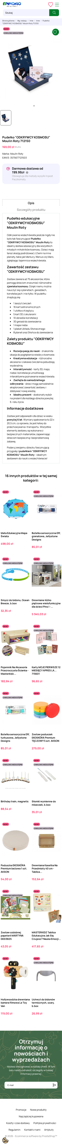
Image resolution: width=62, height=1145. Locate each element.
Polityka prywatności (44, 1123)
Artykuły (49, 1129)
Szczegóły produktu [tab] (31, 210)
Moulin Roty (16, 153)
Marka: (6, 153)
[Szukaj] (54, 12)
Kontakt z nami (32, 1129)
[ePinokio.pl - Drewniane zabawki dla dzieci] (12, 4)
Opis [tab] (31, 203)
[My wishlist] (50, 4)
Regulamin (14, 1129)
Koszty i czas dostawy (18, 1123)
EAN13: (6, 157)
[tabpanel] (31, 67)
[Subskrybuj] (54, 1085)
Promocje (21, 1109)
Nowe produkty (38, 1109)
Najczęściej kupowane (31, 1116)
